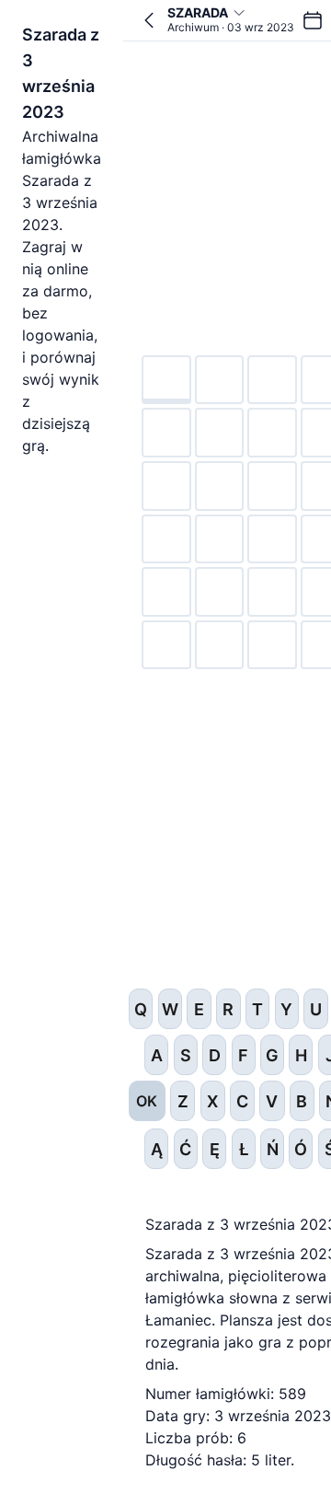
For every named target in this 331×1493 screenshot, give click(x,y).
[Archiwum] (313, 20)
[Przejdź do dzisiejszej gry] (149, 20)
